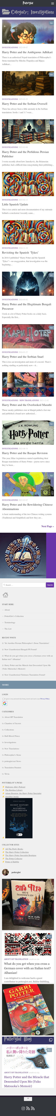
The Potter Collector (13, 858)
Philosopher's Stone (12, 754)
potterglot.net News (12, 761)
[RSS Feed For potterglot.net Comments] (33, 1108)
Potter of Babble (12, 861)
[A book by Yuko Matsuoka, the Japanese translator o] (28, 1062)
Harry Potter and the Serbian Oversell (24, 103)
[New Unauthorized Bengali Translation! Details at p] (28, 904)
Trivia (6, 773)
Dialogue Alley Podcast (15, 786)
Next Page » (47, 526)
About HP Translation (13, 717)
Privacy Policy (45, 699)
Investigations (10, 47)
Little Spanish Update (15, 204)
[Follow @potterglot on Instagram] (23, 1108)
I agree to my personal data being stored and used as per (27, 699)
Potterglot (28, 3)
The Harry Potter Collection (17, 852)
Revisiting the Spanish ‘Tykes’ (20, 252)
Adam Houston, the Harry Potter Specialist (23, 793)
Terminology (9, 622)
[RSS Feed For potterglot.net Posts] (28, 1108)
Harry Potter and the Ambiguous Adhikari (27, 52)
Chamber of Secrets (12, 723)
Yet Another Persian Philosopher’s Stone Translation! (26, 643)
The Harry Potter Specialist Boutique (20, 855)
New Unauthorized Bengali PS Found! (20, 649)
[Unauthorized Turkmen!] (28, 1009)
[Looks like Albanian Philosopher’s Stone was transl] (28, 957)
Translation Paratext (12, 767)
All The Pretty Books (14, 848)
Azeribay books (12, 796)
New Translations (29, 400)
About (7, 609)
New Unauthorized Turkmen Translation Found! (24, 674)
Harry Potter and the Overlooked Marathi (27, 405)
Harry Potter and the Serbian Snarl (22, 356)
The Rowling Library (14, 790)
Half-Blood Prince (12, 736)
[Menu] (52, 3)
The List (7, 628)
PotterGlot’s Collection (14, 616)
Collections (9, 729)
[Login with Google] (4, 703)
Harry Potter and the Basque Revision (25, 453)
